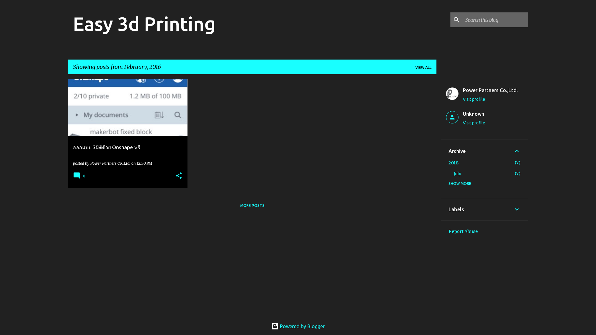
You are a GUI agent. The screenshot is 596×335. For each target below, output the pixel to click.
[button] (179, 176)
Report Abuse (463, 231)
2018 (453, 163)
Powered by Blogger (302, 326)
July (457, 173)
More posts (252, 205)
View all (423, 67)
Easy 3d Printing (144, 23)
